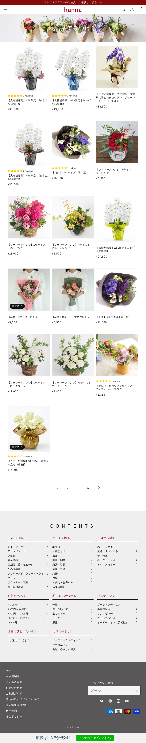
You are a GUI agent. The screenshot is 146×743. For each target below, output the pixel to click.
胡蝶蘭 (11, 555)
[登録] (136, 690)
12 (88, 487)
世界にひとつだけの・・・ (25, 631)
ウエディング (106, 596)
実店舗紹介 (13, 676)
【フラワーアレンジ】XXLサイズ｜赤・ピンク (26, 246)
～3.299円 (13, 604)
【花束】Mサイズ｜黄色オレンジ (71, 317)
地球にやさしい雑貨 (64, 649)
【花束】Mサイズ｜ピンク (23, 317)
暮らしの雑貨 (15, 586)
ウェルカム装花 (106, 618)
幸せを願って (60, 609)
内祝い (56, 578)
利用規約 (11, 710)
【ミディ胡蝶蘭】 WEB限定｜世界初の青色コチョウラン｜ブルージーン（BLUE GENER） (115, 97)
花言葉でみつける (64, 596)
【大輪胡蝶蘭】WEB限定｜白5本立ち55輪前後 (72, 102)
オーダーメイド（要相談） (112, 622)
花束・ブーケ (15, 547)
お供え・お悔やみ (62, 582)
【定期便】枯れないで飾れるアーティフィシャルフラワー (115, 387)
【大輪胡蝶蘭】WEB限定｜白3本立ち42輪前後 (28, 102)
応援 (55, 622)
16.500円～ (14, 622)
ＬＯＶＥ (57, 618)
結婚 (55, 573)
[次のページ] (98, 488)
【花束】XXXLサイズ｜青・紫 (69, 172)
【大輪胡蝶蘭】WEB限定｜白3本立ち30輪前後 (116, 249)
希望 (55, 604)
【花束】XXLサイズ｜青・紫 (112, 317)
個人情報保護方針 (17, 705)
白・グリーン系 (106, 560)
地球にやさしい (62, 631)
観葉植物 (13, 560)
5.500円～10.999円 (18, 613)
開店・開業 (58, 560)
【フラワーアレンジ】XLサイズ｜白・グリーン (71, 384)
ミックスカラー (106, 564)
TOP (8, 670)
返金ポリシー (14, 716)
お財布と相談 (16, 596)
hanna (76, 727)
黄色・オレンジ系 (107, 551)
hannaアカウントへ (95, 738)
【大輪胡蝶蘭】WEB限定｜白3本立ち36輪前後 (28, 177)
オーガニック (60, 644)
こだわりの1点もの (18, 640)
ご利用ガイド (14, 693)
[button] (6, 9)
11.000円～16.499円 (18, 618)
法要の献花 (58, 586)
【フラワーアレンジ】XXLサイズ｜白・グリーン (26, 384)
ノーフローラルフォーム (66, 640)
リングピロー (105, 613)
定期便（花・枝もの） (20, 564)
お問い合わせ (14, 687)
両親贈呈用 (103, 609)
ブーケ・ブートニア (109, 604)
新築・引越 (58, 564)
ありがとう (58, 613)
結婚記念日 (58, 551)
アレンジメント (17, 551)
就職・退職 (58, 569)
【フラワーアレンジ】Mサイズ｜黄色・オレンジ (71, 246)
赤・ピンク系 (105, 547)
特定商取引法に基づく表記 (22, 699)
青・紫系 (102, 555)
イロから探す (106, 538)
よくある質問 (14, 682)
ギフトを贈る (61, 538)
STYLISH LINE (16, 538)
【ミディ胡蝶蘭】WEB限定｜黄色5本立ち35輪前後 (28, 462)
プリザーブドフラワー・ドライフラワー (26, 575)
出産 (55, 555)
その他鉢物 (14, 569)
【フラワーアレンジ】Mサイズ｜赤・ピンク (115, 171)
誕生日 (56, 547)
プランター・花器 (18, 582)
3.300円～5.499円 (17, 609)
